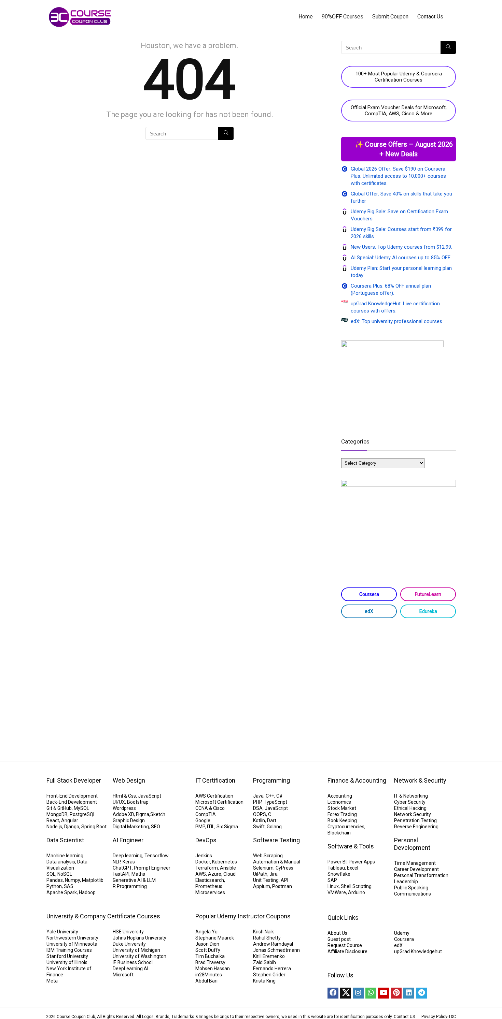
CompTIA (205, 814)
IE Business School (133, 962)
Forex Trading (342, 814)
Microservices (210, 892)
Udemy (401, 933)
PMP (200, 826)
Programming (271, 780)
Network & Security (420, 780)
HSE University (128, 931)
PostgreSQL (83, 814)
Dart (271, 820)
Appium (261, 886)
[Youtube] (383, 993)
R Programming (130, 886)
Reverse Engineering (416, 826)
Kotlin (259, 820)
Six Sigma (227, 826)
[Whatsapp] (370, 993)
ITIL (210, 826)
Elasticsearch (209, 880)
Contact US (404, 1016)
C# (279, 796)
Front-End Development (72, 796)
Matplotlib (92, 880)
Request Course (344, 945)
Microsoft (123, 974)
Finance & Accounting (356, 780)
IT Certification (215, 780)
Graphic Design (129, 820)
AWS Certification (214, 796)
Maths (138, 874)
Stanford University (67, 956)
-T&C (451, 1016)
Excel (352, 868)
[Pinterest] (396, 993)
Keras (129, 861)
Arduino (356, 892)
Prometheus (208, 886)
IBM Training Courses (69, 950)
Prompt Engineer (152, 868)
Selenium (263, 868)
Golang (274, 826)
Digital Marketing (131, 826)
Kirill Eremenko (269, 956)
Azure (214, 874)
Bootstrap (138, 802)
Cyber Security (410, 802)
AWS (200, 874)
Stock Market (341, 808)
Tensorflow (156, 855)
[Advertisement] (398, 678)
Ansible (228, 868)
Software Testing (276, 840)
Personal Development (412, 843)
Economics (339, 802)
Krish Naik (263, 931)
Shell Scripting (356, 886)
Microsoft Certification (219, 802)
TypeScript (275, 802)
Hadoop (87, 892)
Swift (259, 826)
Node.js (54, 826)
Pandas (54, 880)
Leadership (406, 881)
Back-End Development (71, 802)
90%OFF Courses (342, 16)
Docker (202, 861)
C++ (270, 796)
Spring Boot (94, 826)
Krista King (264, 981)
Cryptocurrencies (345, 826)
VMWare (336, 892)
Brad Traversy (210, 962)
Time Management (415, 863)
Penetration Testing (415, 820)
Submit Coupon (390, 16)
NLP (117, 861)
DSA (258, 808)
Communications (412, 894)
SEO (155, 826)
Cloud (229, 874)
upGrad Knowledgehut (418, 951)
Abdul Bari (206, 981)
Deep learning (127, 855)
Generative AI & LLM (134, 880)
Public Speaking (411, 887)
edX (369, 611)
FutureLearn (428, 594)
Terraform (206, 868)
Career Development (416, 869)
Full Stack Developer (73, 780)
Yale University (62, 931)
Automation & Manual (276, 861)
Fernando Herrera (272, 968)
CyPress (284, 868)
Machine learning (64, 855)
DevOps (206, 840)
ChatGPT (122, 868)
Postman (282, 886)
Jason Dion (207, 944)
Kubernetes (224, 861)
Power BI (337, 861)
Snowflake (338, 874)
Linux (333, 886)
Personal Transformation (421, 875)
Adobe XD (123, 814)
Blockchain (339, 832)
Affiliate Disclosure (347, 951)
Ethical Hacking (410, 808)
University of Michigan (136, 950)
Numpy (72, 880)
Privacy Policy (434, 1016)
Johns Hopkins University (139, 938)
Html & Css (124, 796)
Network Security (412, 814)
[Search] (226, 133)
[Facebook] (332, 993)
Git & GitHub (59, 808)
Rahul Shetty (267, 938)
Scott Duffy (207, 950)
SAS (68, 886)
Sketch (157, 814)
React (52, 820)
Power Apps (362, 861)
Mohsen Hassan (212, 968)
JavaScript (149, 796)
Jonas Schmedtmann (276, 950)
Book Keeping (342, 820)
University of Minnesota (71, 944)
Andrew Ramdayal (273, 944)
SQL (50, 874)
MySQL (81, 808)
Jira (273, 874)
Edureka (428, 611)
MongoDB (57, 814)
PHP (257, 802)
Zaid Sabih (264, 962)
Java (258, 796)
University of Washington (139, 956)
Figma (142, 814)
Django (71, 826)
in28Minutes (208, 974)
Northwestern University (72, 938)
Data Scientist (65, 840)
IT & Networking (411, 796)
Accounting (339, 796)
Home (305, 16)
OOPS (259, 814)
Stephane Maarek (214, 938)
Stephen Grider (269, 974)
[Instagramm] (358, 993)
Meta (52, 981)
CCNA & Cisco (210, 808)
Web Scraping (268, 855)
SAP (332, 880)
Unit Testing (266, 880)
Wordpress (124, 808)
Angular (69, 820)
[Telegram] (421, 993)
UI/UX (119, 802)
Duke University (129, 944)
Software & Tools (350, 846)
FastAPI (121, 874)
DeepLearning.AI (130, 968)
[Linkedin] (408, 993)
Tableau (336, 868)
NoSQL (64, 874)
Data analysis (60, 861)
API (284, 880)
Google (202, 820)
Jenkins (203, 855)
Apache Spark (61, 892)
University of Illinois (66, 962)
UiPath (260, 874)
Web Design (129, 780)
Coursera (369, 594)
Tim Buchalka (210, 956)
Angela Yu (206, 931)
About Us (337, 933)
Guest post (339, 939)
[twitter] (345, 993)
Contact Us (430, 16)
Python (54, 886)
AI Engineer (128, 840)
